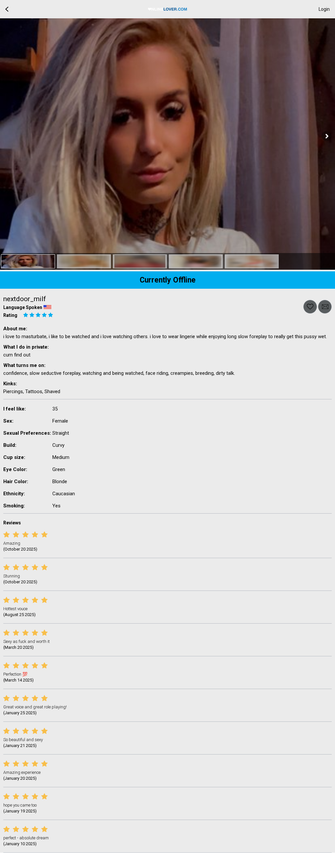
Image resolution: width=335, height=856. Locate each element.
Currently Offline (168, 280)
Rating (10, 315)
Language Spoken (22, 307)
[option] (28, 261)
